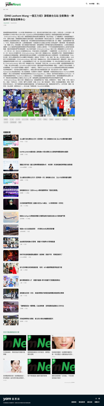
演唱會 (6, 119)
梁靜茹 (51, 119)
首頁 (4, 9)
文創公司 (65, 119)
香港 (20, 122)
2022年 (6, 122)
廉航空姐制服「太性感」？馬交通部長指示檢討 (63, 377)
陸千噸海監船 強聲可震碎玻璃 (37, 376)
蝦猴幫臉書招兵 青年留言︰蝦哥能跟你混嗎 (39, 353)
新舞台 (45, 119)
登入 (98, 4)
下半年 (39, 119)
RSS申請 (91, 4)
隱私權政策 (82, 402)
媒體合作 (97, 402)
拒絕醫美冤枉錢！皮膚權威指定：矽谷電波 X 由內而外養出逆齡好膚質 (14, 377)
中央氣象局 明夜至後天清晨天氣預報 (14, 353)
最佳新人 (57, 119)
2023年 (18, 119)
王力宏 (12, 119)
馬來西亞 (32, 119)
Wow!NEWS (6, 23)
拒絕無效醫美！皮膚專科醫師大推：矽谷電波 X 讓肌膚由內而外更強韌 (63, 353)
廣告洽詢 (89, 402)
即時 (7, 9)
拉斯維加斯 (13, 122)
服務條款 (73, 402)
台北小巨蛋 (25, 119)
